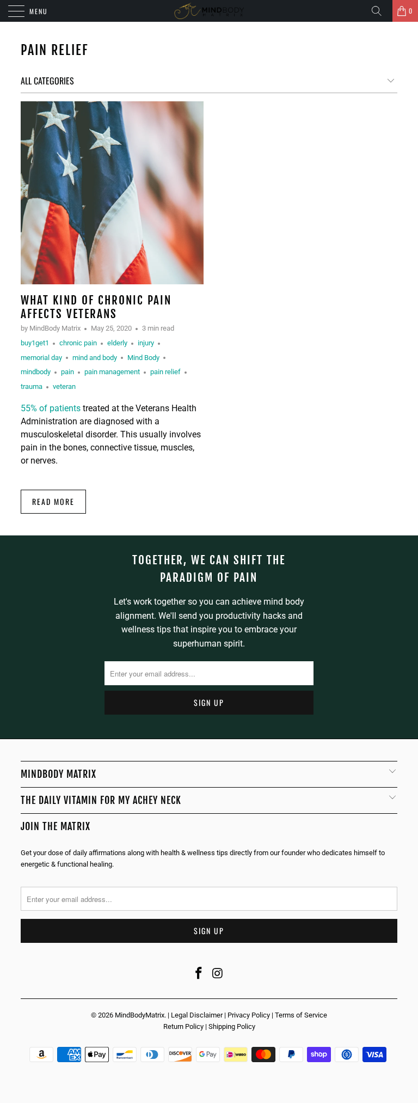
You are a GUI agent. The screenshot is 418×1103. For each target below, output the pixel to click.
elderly (117, 343)
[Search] (380, 11)
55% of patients (51, 408)
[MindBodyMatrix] (209, 11)
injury (146, 343)
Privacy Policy (249, 1015)
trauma (31, 386)
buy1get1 (35, 343)
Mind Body (143, 358)
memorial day (41, 358)
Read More (53, 501)
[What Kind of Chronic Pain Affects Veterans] (112, 192)
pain (67, 372)
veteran (64, 386)
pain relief (55, 50)
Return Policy (183, 1026)
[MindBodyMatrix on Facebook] (199, 974)
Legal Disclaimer (197, 1015)
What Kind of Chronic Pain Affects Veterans (96, 307)
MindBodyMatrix (139, 1015)
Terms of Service (301, 1015)
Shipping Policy (231, 1026)
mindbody (36, 372)
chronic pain (78, 343)
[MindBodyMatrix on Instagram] (218, 974)
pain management (112, 372)
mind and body (94, 358)
